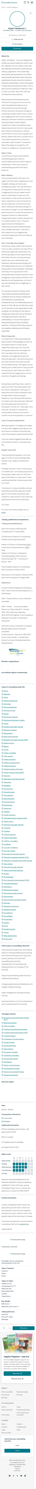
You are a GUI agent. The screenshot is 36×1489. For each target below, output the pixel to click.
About (3, 1424)
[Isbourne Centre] (9, 1092)
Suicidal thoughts (9, 929)
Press (18, 1430)
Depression (7, 782)
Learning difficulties (10, 838)
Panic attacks (8, 864)
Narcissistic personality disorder (14, 854)
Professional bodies (23, 1410)
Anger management (10, 707)
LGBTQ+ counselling (11, 841)
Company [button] (4, 1420)
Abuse (6, 691)
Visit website (17, 44)
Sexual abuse (8, 919)
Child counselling (9, 1026)
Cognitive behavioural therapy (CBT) (16, 1033)
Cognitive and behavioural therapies (15, 1029)
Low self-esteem (9, 851)
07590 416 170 (17, 39)
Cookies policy (21, 1427)
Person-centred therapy (12, 1065)
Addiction (7, 694)
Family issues (8, 805)
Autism (6, 723)
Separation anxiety (10, 910)
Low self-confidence (11, 847)
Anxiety (6, 714)
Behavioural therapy (10, 1023)
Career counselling (10, 753)
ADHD (6, 697)
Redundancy (8, 887)
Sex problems (8, 916)
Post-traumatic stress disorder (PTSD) (16, 880)
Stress (6, 926)
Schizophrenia (8, 896)
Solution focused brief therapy (14, 1072)
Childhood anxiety (10, 759)
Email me (17, 49)
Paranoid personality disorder (13, 867)
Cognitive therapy (10, 1036)
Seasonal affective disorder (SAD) (15, 900)
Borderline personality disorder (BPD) (16, 740)
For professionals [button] (7, 1403)
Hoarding (7, 831)
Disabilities (7, 785)
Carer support (8, 756)
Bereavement (8, 733)
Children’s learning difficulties (13, 769)
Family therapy (8, 1049)
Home (3, 7)
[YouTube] (21, 1475)
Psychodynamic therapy (12, 1068)
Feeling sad (7, 808)
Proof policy (5, 1415)
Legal (3, 1430)
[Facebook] (9, 1475)
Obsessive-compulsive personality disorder (18, 861)
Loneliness (7, 844)
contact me (24, 1224)
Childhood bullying (10, 766)
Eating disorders (9, 799)
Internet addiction (10, 834)
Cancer (6, 750)
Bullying (6, 746)
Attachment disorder (11, 717)
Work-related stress (10, 936)
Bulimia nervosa (9, 743)
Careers (20, 1424)
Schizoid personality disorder (13, 893)
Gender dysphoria (9, 815)
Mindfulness (8, 1062)
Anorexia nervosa (9, 710)
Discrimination (8, 789)
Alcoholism (7, 704)
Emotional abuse (9, 802)
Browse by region (22, 1392)
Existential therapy (10, 1046)
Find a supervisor (7, 1410)
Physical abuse (8, 877)
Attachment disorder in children (14, 720)
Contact (4, 1427)
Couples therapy (9, 1042)
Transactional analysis (11, 1075)
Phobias (6, 874)
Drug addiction (8, 795)
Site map (4, 1398)
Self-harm (7, 903)
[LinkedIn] (25, 1475)
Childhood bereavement (12, 763)
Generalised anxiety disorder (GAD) (15, 818)
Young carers (8, 939)
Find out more (17, 1379)
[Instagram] (13, 1475)
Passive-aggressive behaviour (13, 870)
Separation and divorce (11, 906)
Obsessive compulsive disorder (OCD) (16, 857)
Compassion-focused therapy (14, 1039)
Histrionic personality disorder (14, 825)
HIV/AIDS (7, 828)
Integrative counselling (11, 1055)
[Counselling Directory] (10, 2)
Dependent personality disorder (14, 779)
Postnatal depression (11, 883)
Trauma (6, 932)
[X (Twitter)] (17, 1475)
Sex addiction (8, 913)
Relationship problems (11, 890)
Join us (3, 1407)
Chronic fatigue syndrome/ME (14, 772)
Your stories (5, 1395)
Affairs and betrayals (10, 701)
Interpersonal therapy (11, 1059)
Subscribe (17, 1373)
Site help (19, 1395)
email (3, 513)
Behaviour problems (10, 730)
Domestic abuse (9, 792)
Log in (19, 1407)
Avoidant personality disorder (13, 727)
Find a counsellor (7, 1392)
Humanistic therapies (11, 1052)
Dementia (7, 776)
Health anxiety (8, 821)
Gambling (7, 812)
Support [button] (4, 1388)
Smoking (6, 923)
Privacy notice (6, 1433)
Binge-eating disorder (11, 737)
